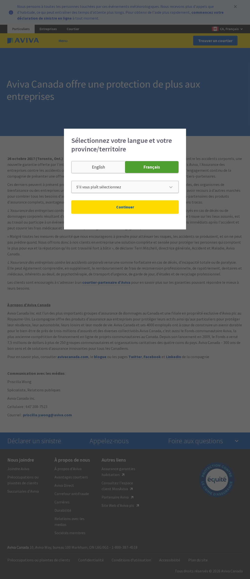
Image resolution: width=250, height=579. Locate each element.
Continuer (125, 206)
